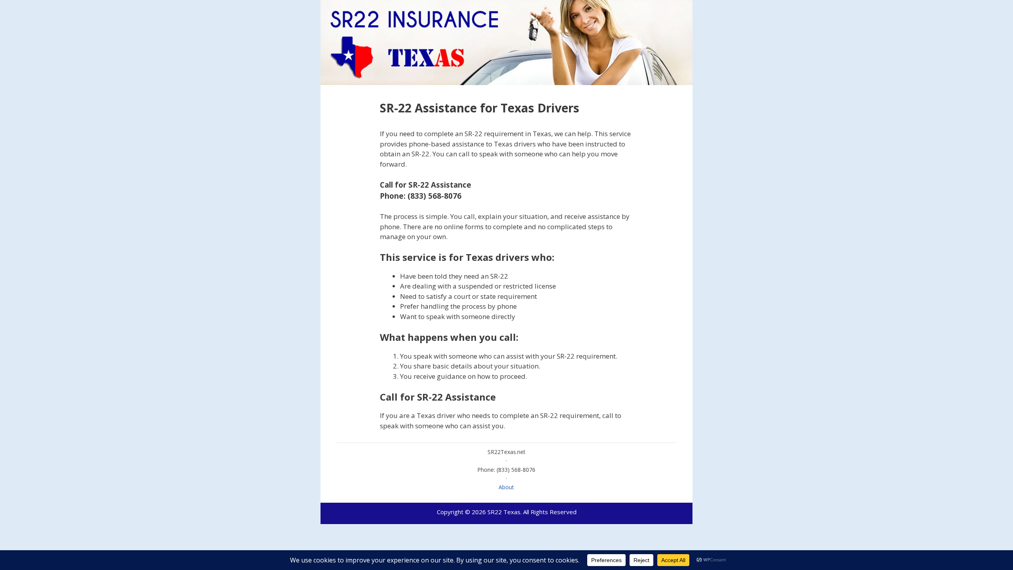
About (506, 487)
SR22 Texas (504, 512)
